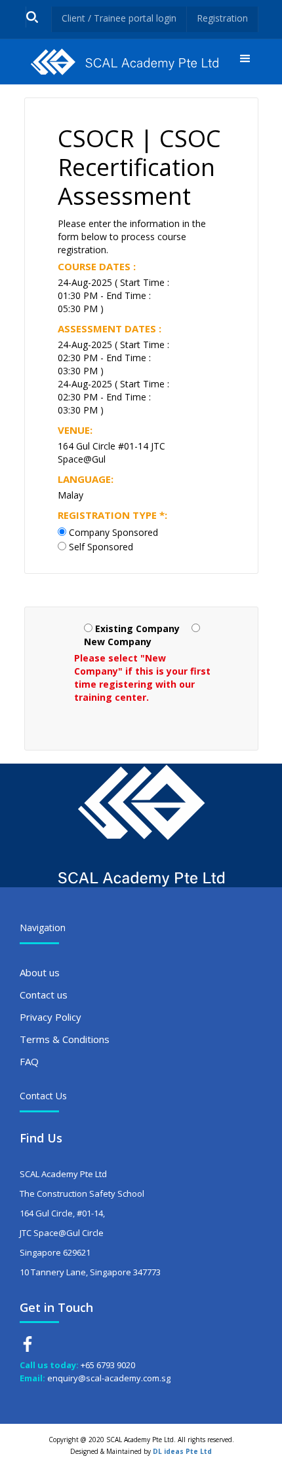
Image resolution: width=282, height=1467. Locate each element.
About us (40, 972)
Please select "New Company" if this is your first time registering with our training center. (142, 677)
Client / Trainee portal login (119, 18)
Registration (222, 18)
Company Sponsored (113, 532)
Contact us (44, 994)
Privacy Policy (50, 1016)
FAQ (29, 1061)
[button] (245, 61)
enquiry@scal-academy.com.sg (109, 1378)
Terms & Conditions (65, 1039)
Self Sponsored (101, 546)
